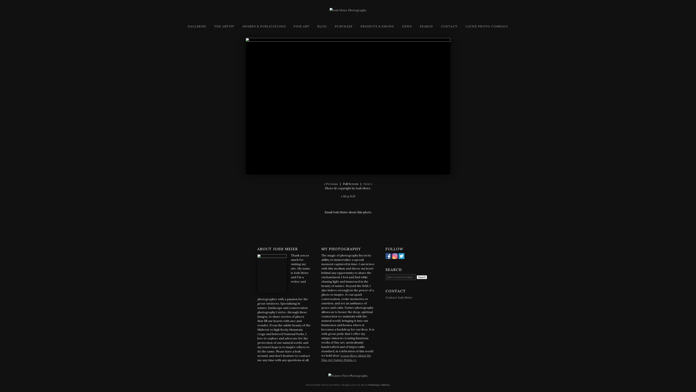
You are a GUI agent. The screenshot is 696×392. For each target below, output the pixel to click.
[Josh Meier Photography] (348, 17)
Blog (322, 26)
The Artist (224, 26)
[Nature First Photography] (348, 375)
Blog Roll (349, 196)
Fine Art (301, 26)
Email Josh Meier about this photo (348, 212)
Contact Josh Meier (399, 297)
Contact (449, 26)
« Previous (331, 184)
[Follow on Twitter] (401, 257)
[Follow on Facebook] (388, 257)
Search (426, 26)
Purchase (344, 26)
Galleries (197, 26)
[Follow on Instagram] (395, 257)
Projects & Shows (377, 26)
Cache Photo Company (486, 26)
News (407, 26)
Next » (367, 184)
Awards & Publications (264, 26)
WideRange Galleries (379, 384)
